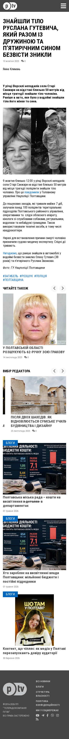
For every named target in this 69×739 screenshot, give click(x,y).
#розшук (26, 276)
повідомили (32, 192)
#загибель (10, 276)
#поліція (40, 276)
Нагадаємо (10, 253)
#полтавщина (13, 280)
